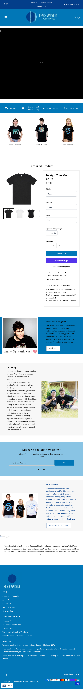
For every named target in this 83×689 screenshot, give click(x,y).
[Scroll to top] (79, 684)
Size (48, 215)
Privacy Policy (7, 628)
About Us (6, 600)
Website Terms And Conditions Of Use (17, 636)
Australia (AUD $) (71, 4)
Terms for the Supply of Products (15, 632)
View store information (56, 279)
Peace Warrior (22, 681)
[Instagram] (7, 4)
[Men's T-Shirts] (41, 130)
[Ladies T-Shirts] (15, 130)
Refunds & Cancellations (12, 624)
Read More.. (53, 348)
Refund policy (7, 611)
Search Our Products (10, 596)
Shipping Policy (8, 621)
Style (48, 189)
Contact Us (6, 603)
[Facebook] (4, 4)
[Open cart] (78, 17)
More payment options (61, 266)
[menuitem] (8, 213)
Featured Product (41, 166)
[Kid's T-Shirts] (68, 130)
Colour (49, 202)
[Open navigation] (12, 17)
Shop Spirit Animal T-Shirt (59, 525)
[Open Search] (74, 17)
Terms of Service (8, 607)
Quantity (49, 241)
